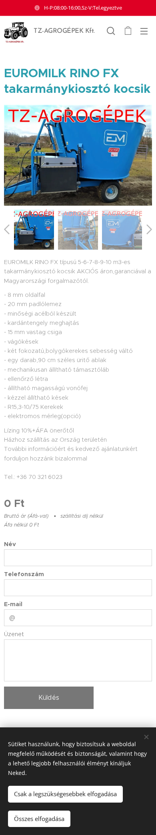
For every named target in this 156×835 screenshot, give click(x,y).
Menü (144, 31)
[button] (111, 31)
